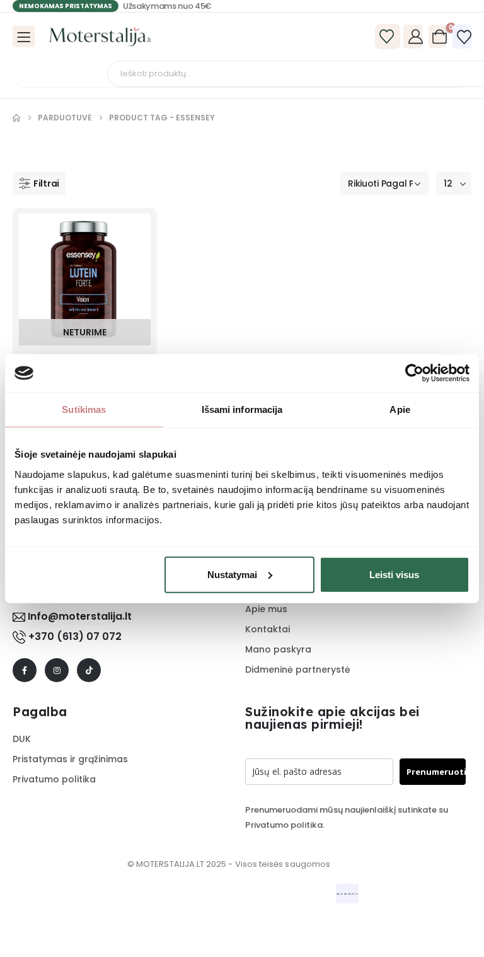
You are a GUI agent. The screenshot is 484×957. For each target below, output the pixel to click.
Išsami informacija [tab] (242, 409)
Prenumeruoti (436, 771)
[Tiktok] (89, 670)
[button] (39, 183)
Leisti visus (394, 574)
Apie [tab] (399, 409)
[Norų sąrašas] (464, 37)
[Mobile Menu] (24, 36)
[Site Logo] (100, 36)
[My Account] (415, 36)
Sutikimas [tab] (84, 409)
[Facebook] (25, 670)
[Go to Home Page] (16, 117)
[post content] (85, 279)
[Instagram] (57, 670)
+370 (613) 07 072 (75, 636)
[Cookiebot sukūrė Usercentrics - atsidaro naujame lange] (414, 373)
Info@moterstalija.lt (78, 616)
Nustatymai (232, 574)
